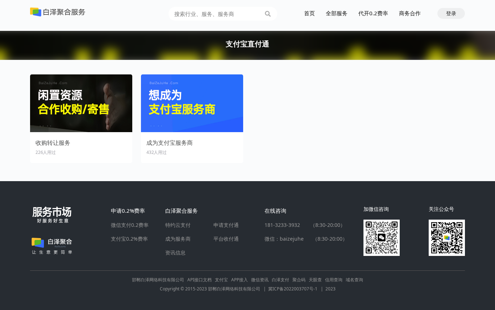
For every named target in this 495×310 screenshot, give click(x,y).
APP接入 (239, 280)
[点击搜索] (267, 14)
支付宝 (221, 280)
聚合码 (298, 280)
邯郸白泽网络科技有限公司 (158, 280)
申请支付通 (226, 225)
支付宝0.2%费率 (129, 239)
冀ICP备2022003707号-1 (295, 289)
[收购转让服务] (81, 103)
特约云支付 (178, 225)
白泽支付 (280, 280)
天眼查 (315, 280)
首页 (309, 13)
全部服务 (337, 13)
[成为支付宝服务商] (192, 103)
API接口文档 (199, 280)
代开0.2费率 (373, 13)
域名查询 (354, 280)
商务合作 (410, 13)
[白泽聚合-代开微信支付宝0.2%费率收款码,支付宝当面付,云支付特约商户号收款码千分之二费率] (57, 12)
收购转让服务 (53, 143)
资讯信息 (175, 252)
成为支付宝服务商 (169, 143)
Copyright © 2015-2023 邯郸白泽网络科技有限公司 (213, 289)
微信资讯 (260, 280)
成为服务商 (178, 239)
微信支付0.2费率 (130, 225)
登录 (451, 13)
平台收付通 (226, 239)
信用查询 (333, 280)
